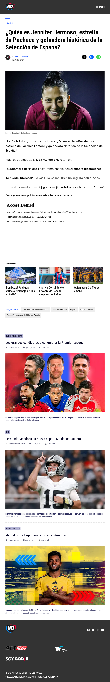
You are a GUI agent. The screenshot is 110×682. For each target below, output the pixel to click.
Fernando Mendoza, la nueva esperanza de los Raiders (43, 439)
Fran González (14, 348)
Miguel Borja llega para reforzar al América (35, 535)
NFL (7, 432)
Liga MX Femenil (86, 310)
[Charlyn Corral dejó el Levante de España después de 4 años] (54, 275)
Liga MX (9, 23)
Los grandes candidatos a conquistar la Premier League (44, 343)
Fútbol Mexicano (13, 528)
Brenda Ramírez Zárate (17, 444)
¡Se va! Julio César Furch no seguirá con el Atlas (67, 178)
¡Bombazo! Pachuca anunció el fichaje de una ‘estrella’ (20, 291)
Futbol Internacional (14, 336)
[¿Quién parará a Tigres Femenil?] (88, 275)
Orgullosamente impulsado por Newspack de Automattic (31, 677)
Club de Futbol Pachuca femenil (35, 310)
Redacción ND (21, 56)
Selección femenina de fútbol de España (23, 315)
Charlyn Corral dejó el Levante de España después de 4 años (51, 291)
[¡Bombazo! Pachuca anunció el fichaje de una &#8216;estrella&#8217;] (20, 275)
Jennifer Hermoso (59, 310)
